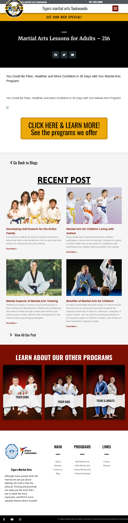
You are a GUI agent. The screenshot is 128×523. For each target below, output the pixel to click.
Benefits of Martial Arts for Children (90, 301)
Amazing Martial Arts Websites (115, 519)
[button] (115, 8)
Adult (64, 32)
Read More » (11, 249)
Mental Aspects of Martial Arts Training (32, 301)
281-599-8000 (96, 2)
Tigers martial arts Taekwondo (64, 8)
